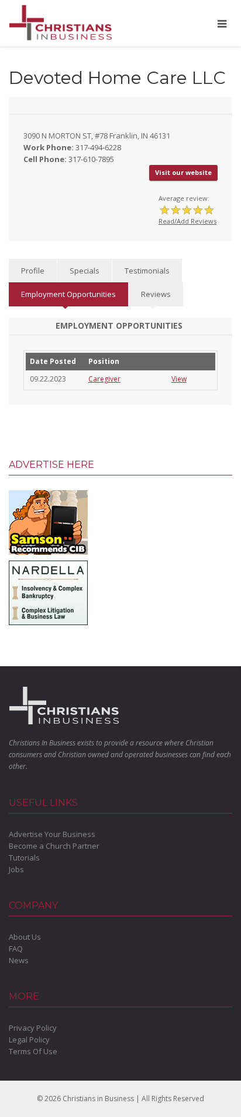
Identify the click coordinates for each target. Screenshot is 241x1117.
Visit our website (183, 172)
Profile (32, 270)
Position (103, 361)
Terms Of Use (33, 1051)
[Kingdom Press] (48, 521)
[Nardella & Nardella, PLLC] (48, 591)
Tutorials (24, 857)
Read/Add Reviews (187, 221)
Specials (84, 270)
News (19, 960)
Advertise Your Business (52, 834)
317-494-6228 (98, 147)
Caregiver (104, 379)
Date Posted (53, 361)
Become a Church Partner (54, 846)
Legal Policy (29, 1039)
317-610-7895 (91, 159)
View (179, 379)
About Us (25, 937)
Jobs (16, 869)
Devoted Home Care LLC (117, 78)
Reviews (156, 294)
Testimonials (147, 270)
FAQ (16, 948)
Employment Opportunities (68, 294)
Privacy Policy (33, 1027)
